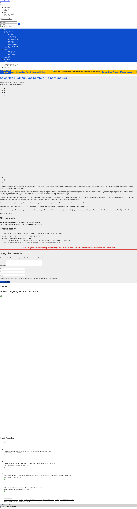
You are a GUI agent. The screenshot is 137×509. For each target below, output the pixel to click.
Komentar (3, 265)
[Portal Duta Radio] (6, 19)
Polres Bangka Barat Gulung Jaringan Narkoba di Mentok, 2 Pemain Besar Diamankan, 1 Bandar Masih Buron (37, 475)
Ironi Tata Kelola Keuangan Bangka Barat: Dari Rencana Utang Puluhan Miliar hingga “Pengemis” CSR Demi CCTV (39, 500)
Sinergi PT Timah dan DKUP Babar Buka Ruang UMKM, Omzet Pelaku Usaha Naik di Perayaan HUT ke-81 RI (37, 240)
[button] (19, 24)
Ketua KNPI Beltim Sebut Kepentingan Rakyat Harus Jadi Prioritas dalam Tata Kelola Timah (32, 242)
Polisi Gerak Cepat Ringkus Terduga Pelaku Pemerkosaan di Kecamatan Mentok (28, 451)
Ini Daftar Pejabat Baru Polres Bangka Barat (17, 238)
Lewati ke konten (5, 1)
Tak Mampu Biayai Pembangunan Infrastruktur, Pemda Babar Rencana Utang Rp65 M (30, 463)
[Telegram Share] (4, 91)
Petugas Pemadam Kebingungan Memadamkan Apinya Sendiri (23, 488)
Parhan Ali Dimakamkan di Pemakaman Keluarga (20, 222)
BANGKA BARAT (5, 84)
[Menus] (0, 3)
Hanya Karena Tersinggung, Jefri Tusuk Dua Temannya (21, 224)
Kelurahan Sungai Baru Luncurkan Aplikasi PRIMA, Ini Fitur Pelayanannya (26, 237)
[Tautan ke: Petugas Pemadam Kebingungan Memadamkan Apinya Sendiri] (8, 486)
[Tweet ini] (4, 89)
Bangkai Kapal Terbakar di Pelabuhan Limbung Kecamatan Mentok (99, 72)
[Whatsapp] (4, 92)
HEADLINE (13, 84)
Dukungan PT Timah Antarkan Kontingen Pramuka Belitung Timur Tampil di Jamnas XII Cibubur (33, 233)
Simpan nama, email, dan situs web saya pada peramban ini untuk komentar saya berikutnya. (30, 278)
